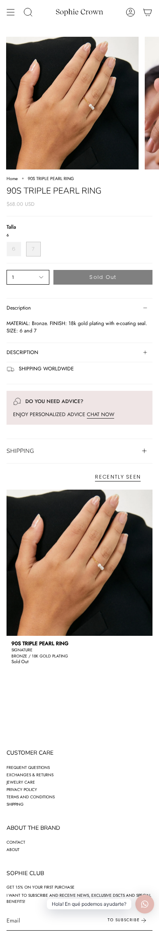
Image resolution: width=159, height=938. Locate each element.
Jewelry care (21, 782)
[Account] (130, 12)
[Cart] (147, 12)
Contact (16, 842)
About (13, 850)
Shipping (15, 804)
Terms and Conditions (31, 797)
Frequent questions (28, 767)
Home (12, 178)
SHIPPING (20, 451)
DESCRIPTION (22, 352)
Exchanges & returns (30, 775)
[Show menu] (10, 12)
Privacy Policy (22, 789)
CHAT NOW (100, 414)
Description (19, 308)
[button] (28, 12)
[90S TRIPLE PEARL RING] (79, 563)
